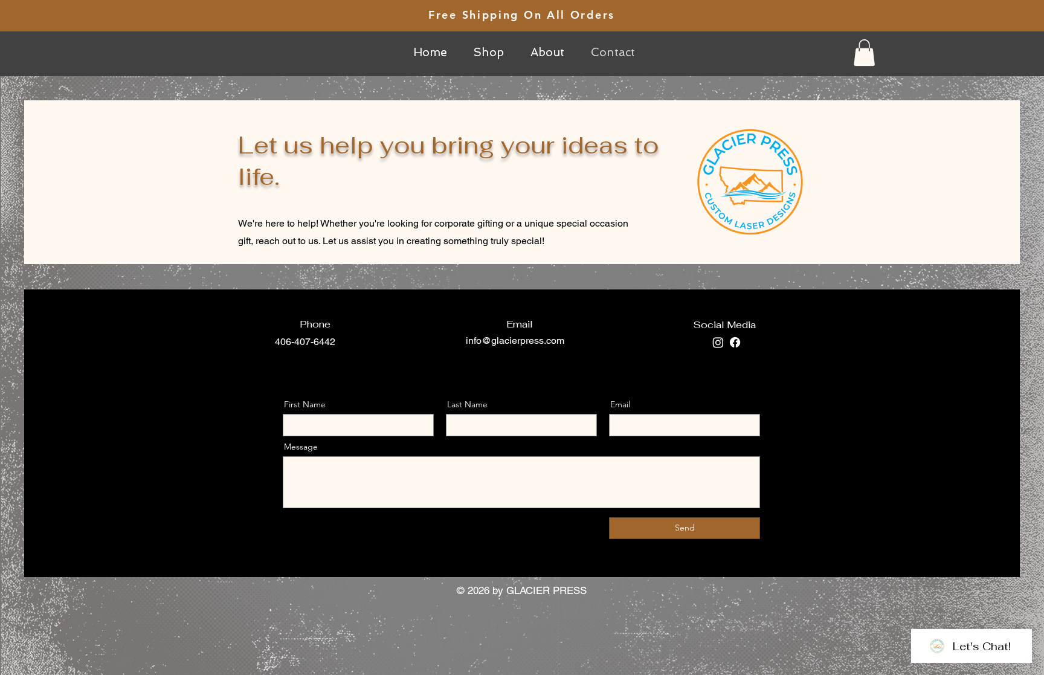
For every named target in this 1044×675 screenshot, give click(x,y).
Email (620, 404)
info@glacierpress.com (515, 340)
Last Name (467, 404)
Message (301, 446)
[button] (864, 52)
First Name (305, 404)
